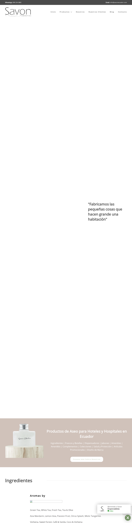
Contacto (122, 12)
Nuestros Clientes (97, 12)
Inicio (53, 12)
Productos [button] (65, 12)
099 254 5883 (17, 2)
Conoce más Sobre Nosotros (86, 459)
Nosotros (80, 12)
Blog (112, 12)
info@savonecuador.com (118, 2)
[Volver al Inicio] (18, 12)
